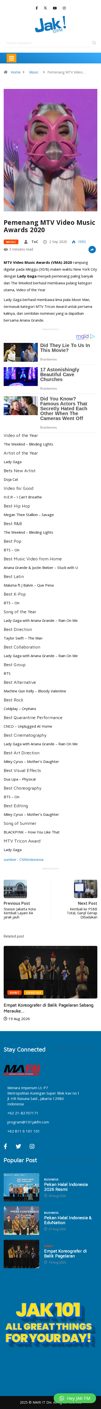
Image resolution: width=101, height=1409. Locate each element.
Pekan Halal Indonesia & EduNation (68, 1220)
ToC (34, 241)
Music (33, 72)
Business (51, 1179)
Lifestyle (33, 992)
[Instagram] (64, 8)
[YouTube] (55, 8)
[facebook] (37, 8)
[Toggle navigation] (11, 58)
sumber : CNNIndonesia (23, 859)
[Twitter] (45, 8)
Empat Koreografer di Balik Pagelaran (65, 1253)
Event (14, 992)
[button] (75, 1398)
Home (16, 72)
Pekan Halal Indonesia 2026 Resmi (66, 1187)
